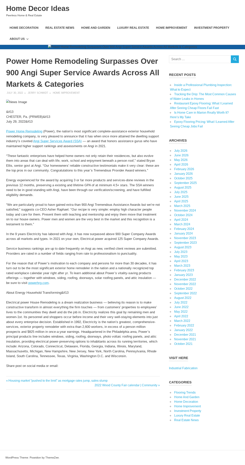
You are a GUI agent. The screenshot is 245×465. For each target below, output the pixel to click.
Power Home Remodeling (24, 131)
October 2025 (183, 178)
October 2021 (183, 343)
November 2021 (185, 339)
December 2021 (185, 334)
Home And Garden (95, 27)
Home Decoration (24, 27)
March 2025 (182, 205)
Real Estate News (59, 27)
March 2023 (182, 265)
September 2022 (185, 293)
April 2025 (181, 201)
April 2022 (181, 316)
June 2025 (181, 196)
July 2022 (180, 302)
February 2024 (184, 228)
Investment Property (211, 27)
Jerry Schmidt (38, 92)
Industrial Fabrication (183, 368)
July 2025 (180, 192)
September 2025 (185, 183)
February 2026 (184, 169)
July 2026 (180, 150)
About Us (17, 38)
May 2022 (181, 311)
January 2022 (183, 330)
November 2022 (185, 284)
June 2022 (181, 307)
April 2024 (181, 219)
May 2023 (181, 256)
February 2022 (184, 325)
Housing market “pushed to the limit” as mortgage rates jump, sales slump (58, 380)
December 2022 (185, 279)
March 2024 (182, 224)
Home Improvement (171, 27)
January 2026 (183, 173)
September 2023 (185, 242)
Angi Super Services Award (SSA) (57, 141)
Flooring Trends (185, 392)
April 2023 (181, 261)
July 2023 (180, 251)
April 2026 (181, 164)
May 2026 (181, 160)
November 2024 (185, 210)
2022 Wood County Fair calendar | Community (126, 385)
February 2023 (184, 270)
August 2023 (182, 247)
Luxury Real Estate (133, 27)
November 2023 (185, 238)
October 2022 (183, 288)
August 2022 (182, 297)
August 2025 (182, 187)
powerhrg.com (38, 283)
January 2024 (183, 233)
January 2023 (183, 274)
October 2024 (183, 215)
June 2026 (181, 155)
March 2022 (182, 320)
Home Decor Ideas (37, 8)
